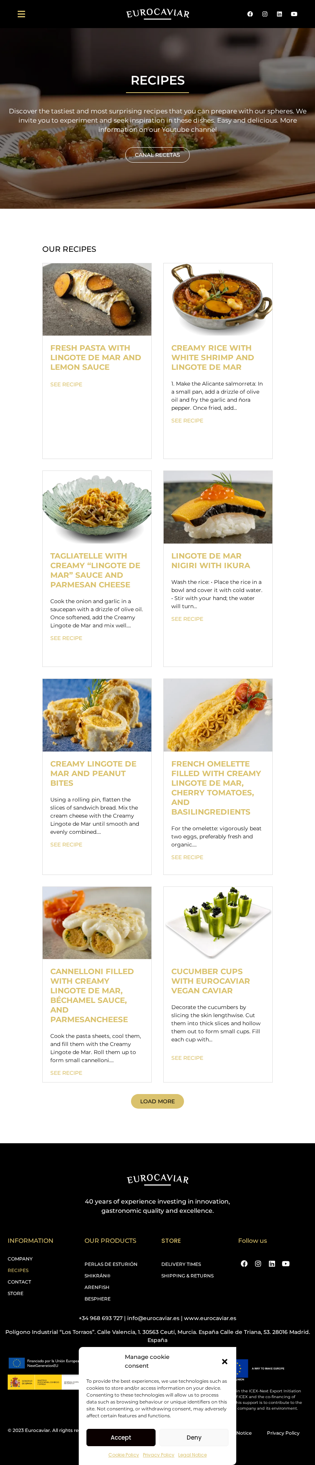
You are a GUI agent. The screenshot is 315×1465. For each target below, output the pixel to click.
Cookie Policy (123, 1455)
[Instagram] (264, 14)
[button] (225, 1361)
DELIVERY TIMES (181, 1264)
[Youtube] (294, 14)
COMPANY (20, 1259)
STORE (15, 1293)
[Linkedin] (279, 14)
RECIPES (18, 1270)
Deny (194, 1437)
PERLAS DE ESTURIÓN (111, 1264)
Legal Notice (192, 1455)
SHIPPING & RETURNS (187, 1276)
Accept (121, 1437)
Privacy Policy (158, 1455)
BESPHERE (98, 1299)
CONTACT (19, 1282)
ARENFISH (97, 1287)
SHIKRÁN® (98, 1276)
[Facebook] (250, 14)
